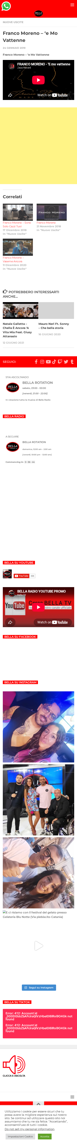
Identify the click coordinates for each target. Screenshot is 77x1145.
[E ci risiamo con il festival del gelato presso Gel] (38, 945)
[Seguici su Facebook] (36, 361)
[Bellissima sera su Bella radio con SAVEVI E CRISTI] (38, 799)
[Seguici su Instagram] (42, 361)
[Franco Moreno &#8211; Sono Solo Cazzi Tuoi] (18, 212)
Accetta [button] (44, 1136)
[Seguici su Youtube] (48, 361)
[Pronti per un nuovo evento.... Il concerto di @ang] (38, 872)
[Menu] (72, 4)
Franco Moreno (46, 222)
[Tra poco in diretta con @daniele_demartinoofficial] (38, 726)
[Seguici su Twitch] (60, 361)
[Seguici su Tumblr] (72, 361)
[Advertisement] (38, 145)
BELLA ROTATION (37, 383)
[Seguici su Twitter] (66, 361)
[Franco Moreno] (52, 212)
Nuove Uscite (13, 22)
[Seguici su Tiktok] (54, 361)
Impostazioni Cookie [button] (20, 1136)
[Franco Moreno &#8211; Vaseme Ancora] (18, 247)
